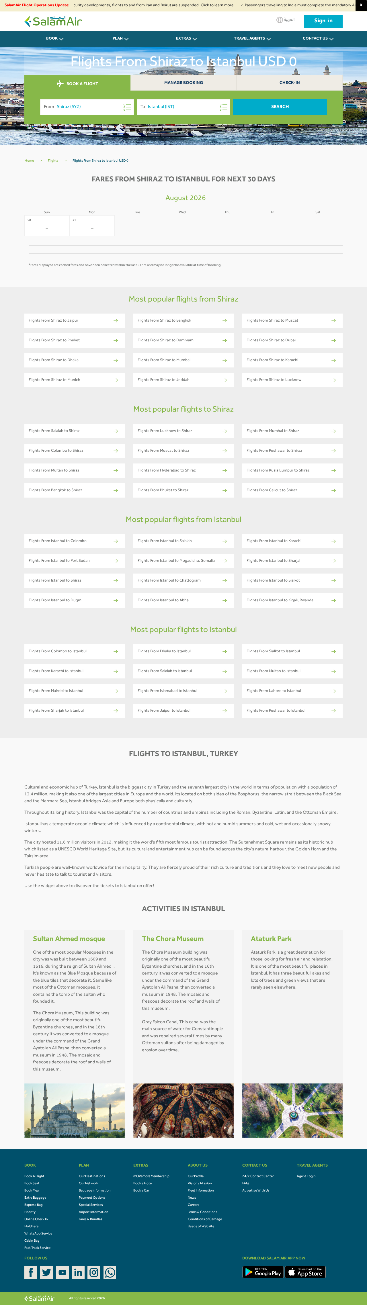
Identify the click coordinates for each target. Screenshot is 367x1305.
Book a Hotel (143, 1183)
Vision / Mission (200, 1183)
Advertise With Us (256, 1191)
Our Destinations (92, 1176)
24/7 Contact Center (258, 1176)
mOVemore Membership (151, 1176)
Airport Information (93, 1212)
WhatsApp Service (38, 1234)
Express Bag (33, 1205)
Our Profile (196, 1176)
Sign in (323, 21)
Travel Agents (249, 39)
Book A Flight (34, 1176)
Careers (193, 1205)
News (192, 1198)
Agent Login (306, 1176)
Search (280, 107)
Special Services (91, 1205)
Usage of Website (201, 1226)
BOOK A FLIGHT (82, 84)
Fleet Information (201, 1191)
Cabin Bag (32, 1241)
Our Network (88, 1183)
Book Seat (32, 1183)
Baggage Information (95, 1191)
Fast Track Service (37, 1248)
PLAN (118, 39)
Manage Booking (183, 83)
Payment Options (92, 1198)
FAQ (245, 1183)
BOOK (52, 39)
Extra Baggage (35, 1198)
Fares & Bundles (90, 1219)
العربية (288, 20)
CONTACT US (315, 39)
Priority (30, 1212)
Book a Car (141, 1191)
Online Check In (36, 1219)
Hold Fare (31, 1226)
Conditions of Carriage (205, 1219)
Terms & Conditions (202, 1212)
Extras (183, 39)
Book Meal (32, 1191)
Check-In (290, 83)
